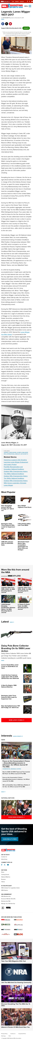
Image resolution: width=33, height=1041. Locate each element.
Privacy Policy (4, 1033)
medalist (17, 454)
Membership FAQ (5, 901)
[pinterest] (10, 23)
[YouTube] (32, 1)
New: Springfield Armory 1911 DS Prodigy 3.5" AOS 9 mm (10, 707)
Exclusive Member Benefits (8, 899)
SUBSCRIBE (10, 839)
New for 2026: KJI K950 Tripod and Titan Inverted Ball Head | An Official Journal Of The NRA (16, 773)
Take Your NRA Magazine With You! (13, 961)
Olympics (19, 452)
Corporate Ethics (22, 1033)
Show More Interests (20, 817)
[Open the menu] (30, 6)
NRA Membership (5, 896)
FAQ (10, 1036)
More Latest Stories (20, 720)
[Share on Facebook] (3, 23)
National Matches (7, 798)
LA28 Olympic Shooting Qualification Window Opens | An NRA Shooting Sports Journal (8, 608)
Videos (3, 882)
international (11, 454)
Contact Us (4, 857)
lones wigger (12, 452)
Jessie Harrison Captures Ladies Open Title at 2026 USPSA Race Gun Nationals (10, 676)
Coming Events (5, 874)
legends (6, 452)
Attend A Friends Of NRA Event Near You (15, 1027)
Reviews (3, 879)
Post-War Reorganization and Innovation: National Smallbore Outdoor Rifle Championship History (16, 469)
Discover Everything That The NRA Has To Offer (15, 1005)
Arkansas (13, 769)
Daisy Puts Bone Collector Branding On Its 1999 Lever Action (15, 648)
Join (13, 1)
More (11, 622)
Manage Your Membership (8, 903)
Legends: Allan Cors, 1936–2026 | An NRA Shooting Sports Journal (8, 590)
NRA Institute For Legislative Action (10, 888)
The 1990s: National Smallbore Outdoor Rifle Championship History (16, 479)
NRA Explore (4, 890)
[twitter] (6, 23)
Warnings (3, 1036)
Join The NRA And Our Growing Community (16, 982)
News (2, 19)
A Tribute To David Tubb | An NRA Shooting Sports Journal (24, 606)
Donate (22, 1)
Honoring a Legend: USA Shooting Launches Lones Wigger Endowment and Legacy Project (16, 462)
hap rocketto (24, 454)
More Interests (17, 736)
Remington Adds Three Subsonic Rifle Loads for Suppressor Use (9, 697)
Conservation (6, 769)
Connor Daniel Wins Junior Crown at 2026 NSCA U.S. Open (10, 666)
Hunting (18, 769)
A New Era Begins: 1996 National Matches (8, 686)
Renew (17, 1)
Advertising (4, 859)
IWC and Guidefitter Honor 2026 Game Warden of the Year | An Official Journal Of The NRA (16, 786)
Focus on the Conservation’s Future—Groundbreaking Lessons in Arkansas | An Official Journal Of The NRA (16, 764)
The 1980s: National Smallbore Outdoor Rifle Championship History (16, 475)
